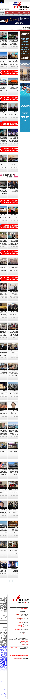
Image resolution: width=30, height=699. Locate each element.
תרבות (8, 12)
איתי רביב (5, 689)
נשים (6, 642)
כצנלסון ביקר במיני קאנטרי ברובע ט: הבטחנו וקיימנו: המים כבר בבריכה (13, 243)
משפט (5, 636)
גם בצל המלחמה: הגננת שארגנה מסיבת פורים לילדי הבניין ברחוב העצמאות (13, 354)
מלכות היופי (4, 696)
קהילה (2, 12)
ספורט (18, 12)
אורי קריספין (17, 629)
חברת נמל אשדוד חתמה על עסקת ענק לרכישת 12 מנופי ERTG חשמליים (13, 433)
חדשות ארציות (4, 601)
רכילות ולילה (4, 597)
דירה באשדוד (4, 680)
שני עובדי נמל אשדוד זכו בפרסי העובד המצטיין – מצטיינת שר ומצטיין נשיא (13, 217)
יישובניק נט (4, 656)
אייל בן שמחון (4, 650)
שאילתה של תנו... (14, 191)
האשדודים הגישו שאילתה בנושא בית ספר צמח (13, 451)
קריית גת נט (4, 684)
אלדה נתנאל (4, 694)
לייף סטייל (4, 634)
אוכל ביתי (4, 604)
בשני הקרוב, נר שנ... (13, 532)
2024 (14, 581)
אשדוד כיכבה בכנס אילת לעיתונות (14, 570)
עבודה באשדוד (3, 677)
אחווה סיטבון (4, 688)
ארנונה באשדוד (3, 670)
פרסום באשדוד (3, 674)
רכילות (13, 12)
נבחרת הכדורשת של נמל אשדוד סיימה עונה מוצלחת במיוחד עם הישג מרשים (13, 166)
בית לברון (5, 693)
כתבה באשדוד (3, 678)
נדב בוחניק (4, 691)
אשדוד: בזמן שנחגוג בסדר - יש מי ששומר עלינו (13, 313)
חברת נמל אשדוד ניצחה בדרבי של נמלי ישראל (13, 491)
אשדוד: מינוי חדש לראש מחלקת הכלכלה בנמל (13, 412)
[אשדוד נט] (18, 603)
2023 (11, 581)
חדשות (24, 12)
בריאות (13, 14)
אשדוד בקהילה (20, 30)
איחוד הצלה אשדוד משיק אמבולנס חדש (14, 87)
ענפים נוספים (4, 610)
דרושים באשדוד (3, 668)
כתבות (5, 612)
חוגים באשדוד (4, 669)
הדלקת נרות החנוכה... (13, 512)
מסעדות (5, 602)
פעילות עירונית (20, 14)
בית (28, 12)
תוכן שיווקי (4, 633)
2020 (2, 581)
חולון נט (5, 685)
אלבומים (4, 618)
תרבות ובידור (3, 607)
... (17, 90)
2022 (8, 581)
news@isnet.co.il (24, 633)
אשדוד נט (27, 30)
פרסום (5, 686)
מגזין (5, 611)
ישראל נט (5, 648)
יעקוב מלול (4, 692)
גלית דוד (5, 690)
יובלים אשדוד (4, 695)
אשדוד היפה (7, 14)
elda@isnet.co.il (24, 626)
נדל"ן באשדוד (4, 646)
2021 (5, 581)
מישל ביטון (4, 690)
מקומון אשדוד (4, 658)
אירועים (5, 619)
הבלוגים (5, 627)
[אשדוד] (19, 10)
